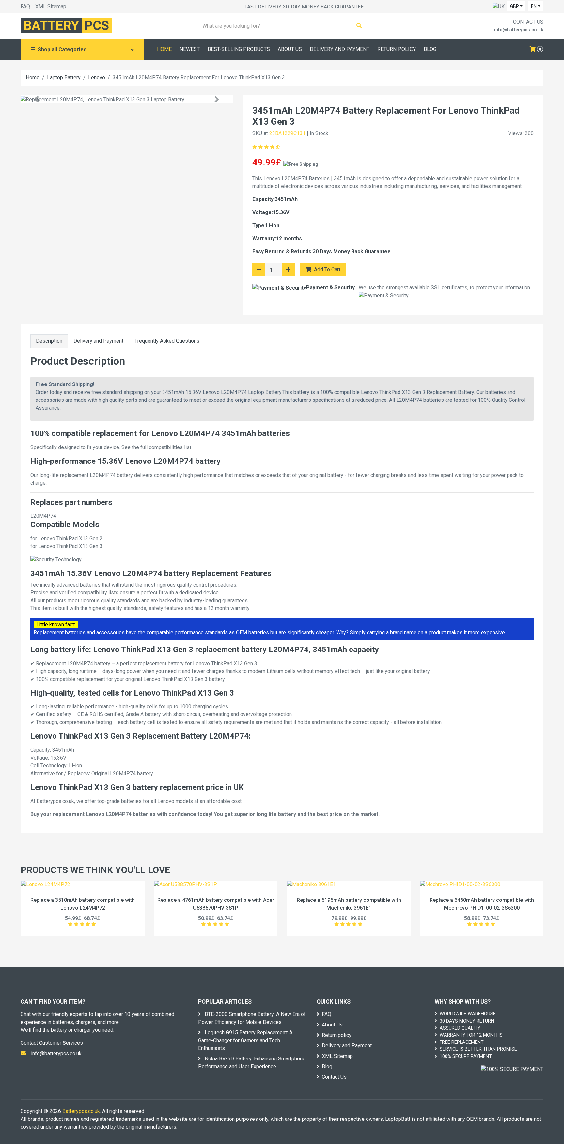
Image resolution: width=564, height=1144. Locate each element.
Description (49, 341)
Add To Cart (326, 269)
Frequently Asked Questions (166, 341)
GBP (514, 6)
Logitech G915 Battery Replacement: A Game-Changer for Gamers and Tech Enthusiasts (245, 1040)
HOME (164, 49)
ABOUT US (290, 49)
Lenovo (96, 77)
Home (32, 77)
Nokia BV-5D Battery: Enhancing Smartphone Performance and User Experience (252, 1063)
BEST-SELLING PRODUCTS (239, 49)
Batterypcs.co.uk (81, 1111)
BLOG (430, 49)
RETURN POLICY (396, 49)
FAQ (25, 6)
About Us (332, 1025)
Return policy (337, 1035)
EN (534, 6)
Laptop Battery (64, 77)
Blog (327, 1066)
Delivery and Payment (98, 341)
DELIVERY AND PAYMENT (339, 49)
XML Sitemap (50, 6)
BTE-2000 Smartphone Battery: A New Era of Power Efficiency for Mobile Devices (252, 1018)
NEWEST (190, 49)
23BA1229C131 (287, 133)
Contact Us (334, 1077)
